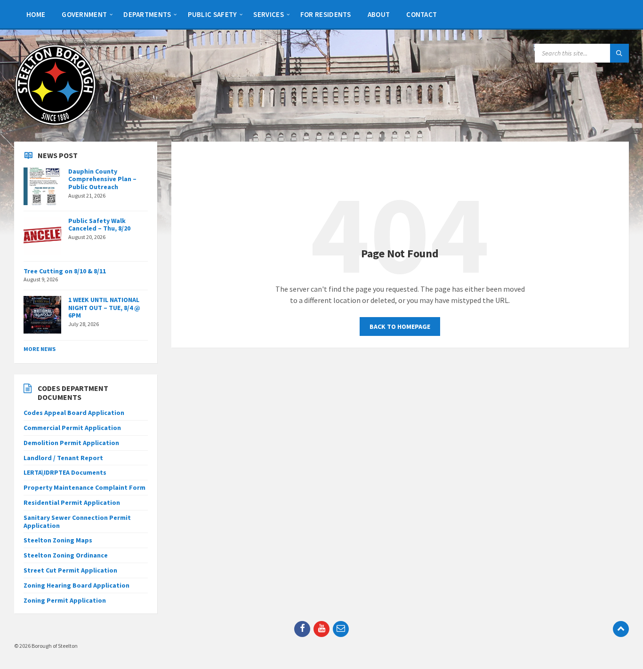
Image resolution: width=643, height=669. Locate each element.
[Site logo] (55, 123)
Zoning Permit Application (65, 600)
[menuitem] (36, 14)
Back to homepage (400, 326)
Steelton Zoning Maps (58, 540)
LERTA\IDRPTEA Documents (65, 472)
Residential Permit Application (72, 502)
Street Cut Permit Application (70, 570)
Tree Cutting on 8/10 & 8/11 (65, 271)
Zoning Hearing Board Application (76, 585)
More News (40, 348)
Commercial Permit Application (72, 427)
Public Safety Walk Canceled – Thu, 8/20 (99, 224)
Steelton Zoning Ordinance (66, 555)
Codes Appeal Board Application (74, 412)
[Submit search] (619, 53)
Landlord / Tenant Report (63, 458)
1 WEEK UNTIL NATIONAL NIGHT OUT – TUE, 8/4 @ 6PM (104, 307)
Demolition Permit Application (71, 442)
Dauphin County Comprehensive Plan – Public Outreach (102, 179)
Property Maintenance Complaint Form (84, 487)
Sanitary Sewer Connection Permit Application (77, 521)
